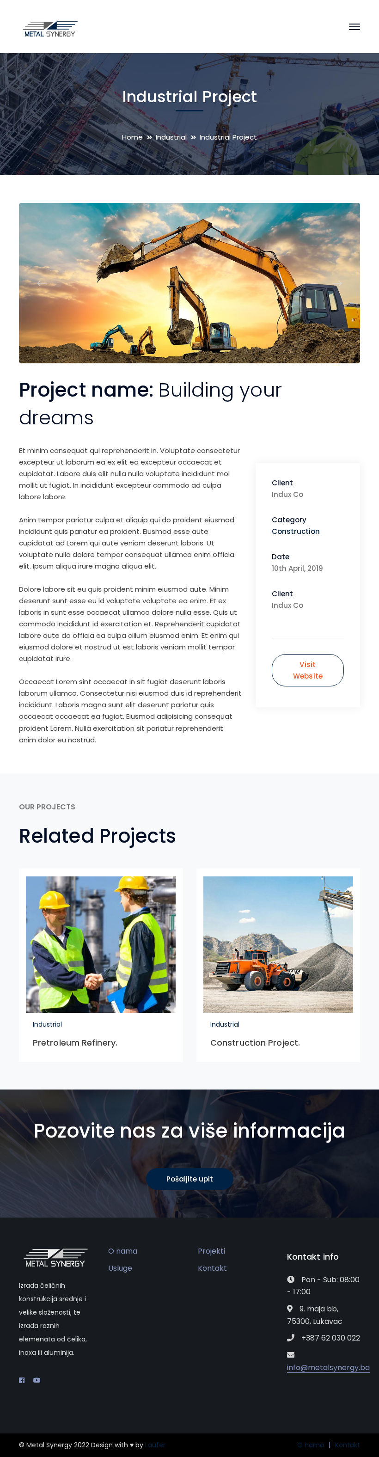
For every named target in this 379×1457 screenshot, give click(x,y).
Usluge (120, 1268)
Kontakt (212, 1268)
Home (132, 137)
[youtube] (37, 1380)
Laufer (155, 1445)
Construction (296, 531)
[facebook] (21, 1380)
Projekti (211, 1251)
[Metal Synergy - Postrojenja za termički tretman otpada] (50, 28)
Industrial (171, 137)
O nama (122, 1251)
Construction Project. (255, 1042)
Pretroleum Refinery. (75, 1042)
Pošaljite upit (189, 1179)
